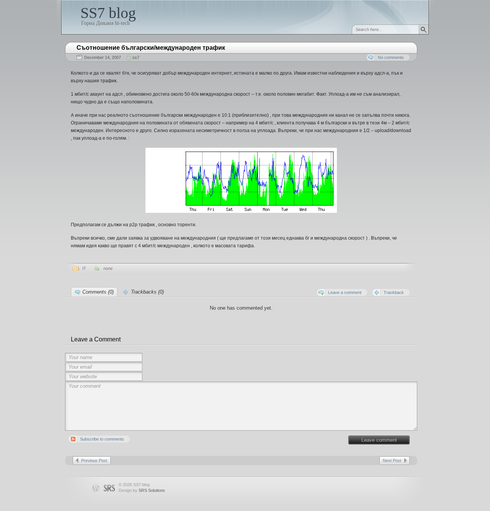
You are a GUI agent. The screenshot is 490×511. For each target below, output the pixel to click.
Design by (142, 490)
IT (84, 268)
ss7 (135, 57)
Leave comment (379, 440)
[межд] (241, 211)
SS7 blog (108, 12)
